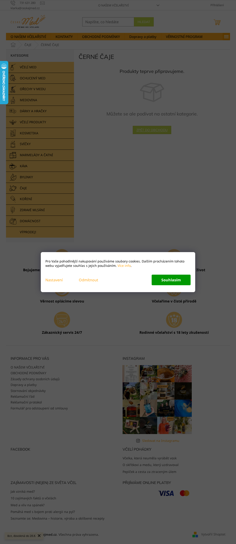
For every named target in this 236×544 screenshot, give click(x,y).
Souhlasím (171, 279)
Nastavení (54, 279)
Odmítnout (88, 279)
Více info (124, 265)
